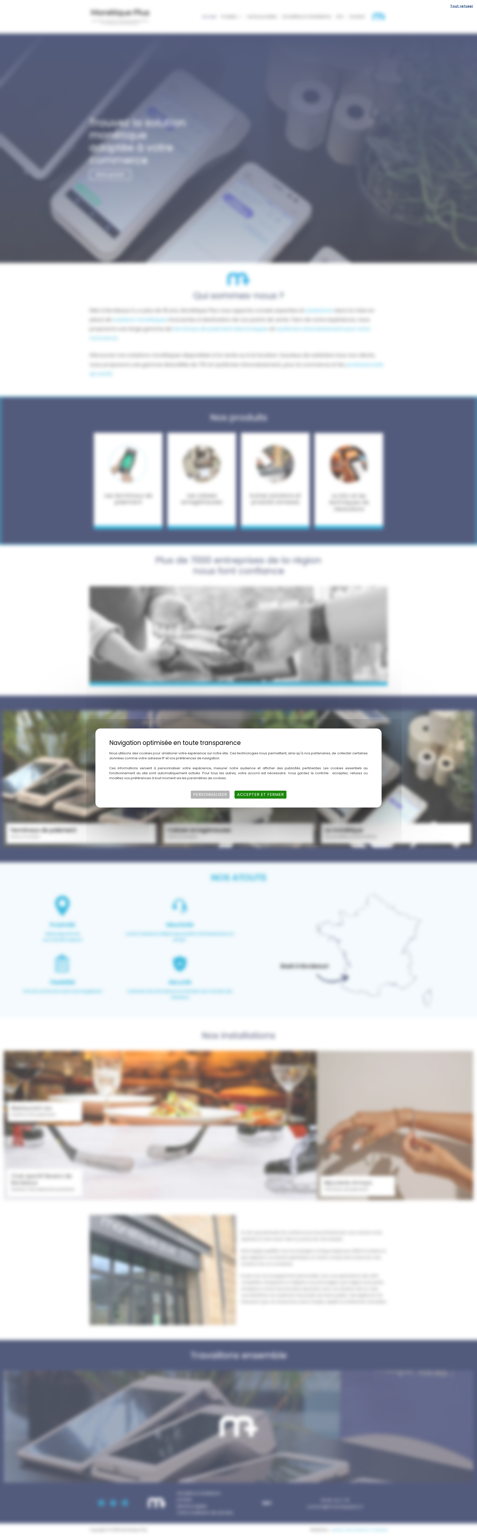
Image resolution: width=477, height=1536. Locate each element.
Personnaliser (210, 794)
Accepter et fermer (260, 794)
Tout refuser (461, 6)
